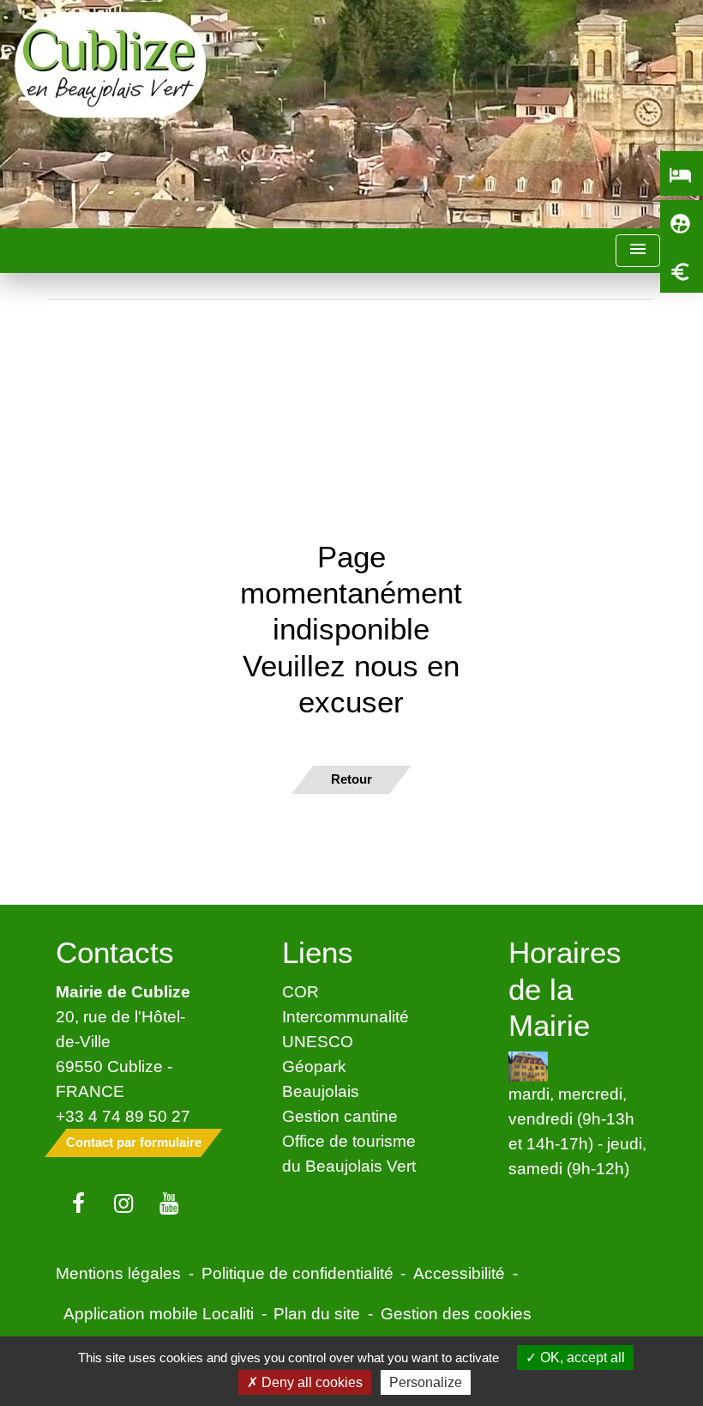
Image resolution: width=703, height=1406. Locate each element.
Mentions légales (118, 1273)
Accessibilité (459, 1273)
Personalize (425, 1382)
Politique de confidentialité (297, 1273)
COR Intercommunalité (345, 1004)
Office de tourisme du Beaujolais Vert (349, 1153)
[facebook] (78, 1204)
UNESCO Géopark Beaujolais (320, 1066)
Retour (351, 779)
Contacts (115, 952)
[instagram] (123, 1204)
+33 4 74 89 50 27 (123, 1115)
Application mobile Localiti (158, 1313)
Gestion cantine (340, 1115)
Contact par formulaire (133, 1142)
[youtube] (169, 1204)
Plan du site (316, 1313)
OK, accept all (581, 1357)
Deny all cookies (310, 1382)
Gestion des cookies (456, 1313)
